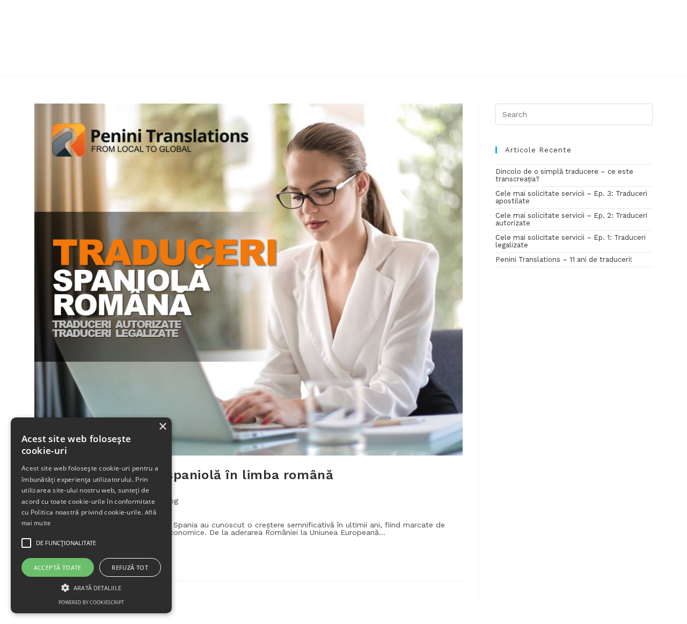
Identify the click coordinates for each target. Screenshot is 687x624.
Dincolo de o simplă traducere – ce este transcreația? (564, 175)
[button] (91, 587)
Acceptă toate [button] (58, 567)
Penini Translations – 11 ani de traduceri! (563, 259)
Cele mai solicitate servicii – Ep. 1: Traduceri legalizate (570, 241)
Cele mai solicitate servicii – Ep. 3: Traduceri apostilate (571, 197)
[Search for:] (574, 113)
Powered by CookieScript (91, 602)
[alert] (91, 515)
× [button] (162, 427)
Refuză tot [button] (130, 567)
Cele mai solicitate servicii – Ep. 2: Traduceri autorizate (571, 219)
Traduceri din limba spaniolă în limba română (183, 474)
